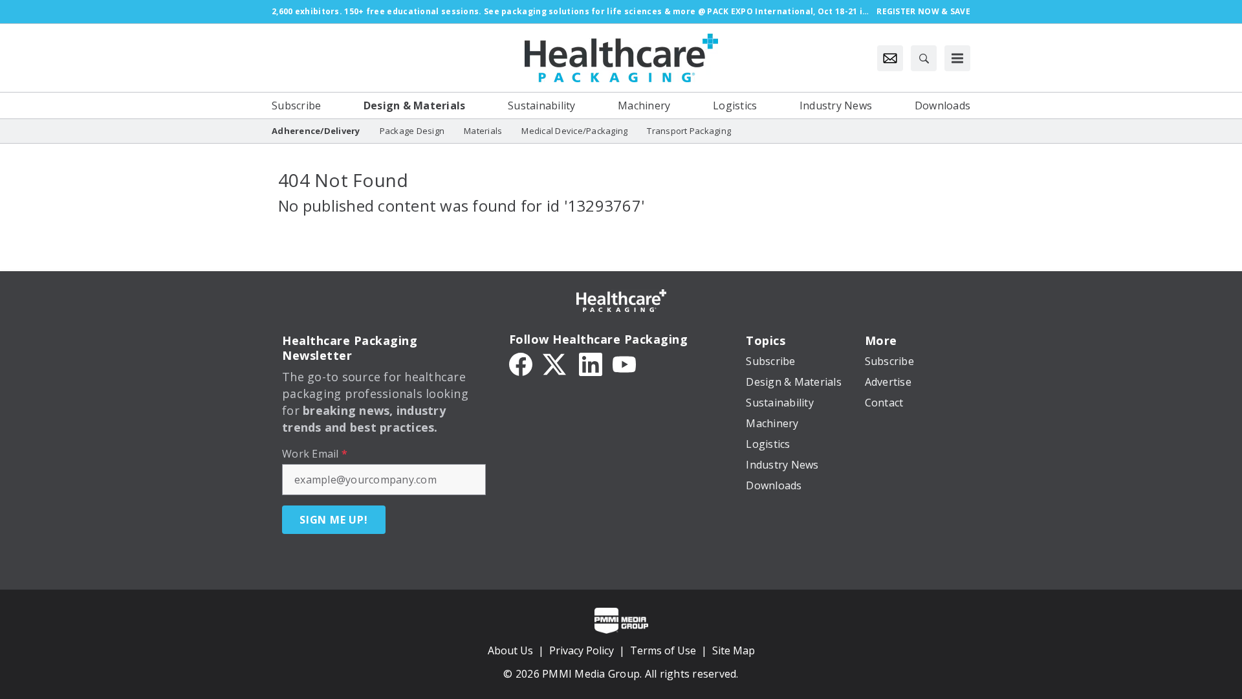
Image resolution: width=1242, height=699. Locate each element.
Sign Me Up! (334, 520)
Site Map (733, 650)
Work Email (314, 454)
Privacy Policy (581, 650)
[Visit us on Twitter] (556, 363)
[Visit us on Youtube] (624, 363)
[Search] (924, 58)
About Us (510, 650)
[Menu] (957, 58)
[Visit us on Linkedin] (590, 363)
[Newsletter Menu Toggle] (890, 58)
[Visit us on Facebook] (520, 363)
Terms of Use (663, 650)
